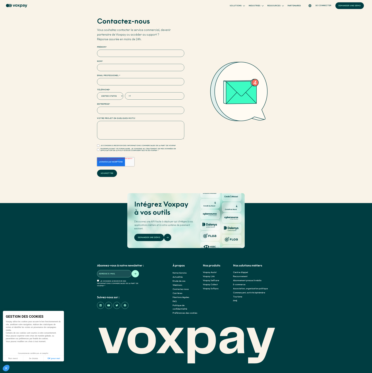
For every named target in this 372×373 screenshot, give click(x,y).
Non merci (13, 358)
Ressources (274, 5)
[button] (6, 368)
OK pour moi (54, 358)
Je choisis (33, 358)
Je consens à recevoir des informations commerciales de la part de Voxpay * (117, 283)
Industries (254, 5)
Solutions (236, 5)
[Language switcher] (309, 5)
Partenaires (294, 5)
